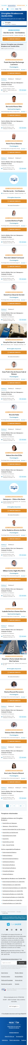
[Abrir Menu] (2, 9)
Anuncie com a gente (6, 984)
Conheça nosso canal (7, 930)
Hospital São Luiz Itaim (8, 842)
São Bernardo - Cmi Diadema (14, 33)
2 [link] (10, 806)
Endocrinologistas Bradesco (9, 852)
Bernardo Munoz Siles (14, 106)
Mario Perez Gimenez (14, 144)
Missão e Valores (19, 973)
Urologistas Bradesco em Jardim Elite (11, 903)
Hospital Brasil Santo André (9, 835)
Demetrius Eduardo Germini (14, 295)
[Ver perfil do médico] (14, 55)
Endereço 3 (18, 79)
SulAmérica (5, 1040)
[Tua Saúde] (14, 924)
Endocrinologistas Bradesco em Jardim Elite (13, 881)
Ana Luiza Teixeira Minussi (14, 773)
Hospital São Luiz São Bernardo (10, 832)
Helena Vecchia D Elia (14, 455)
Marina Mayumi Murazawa (14, 692)
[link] (23, 806)
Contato (17, 984)
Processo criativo (5, 976)
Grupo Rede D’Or (21, 1013)
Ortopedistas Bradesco (8, 871)
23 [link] (20, 806)
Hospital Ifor (5, 838)
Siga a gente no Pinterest (21, 930)
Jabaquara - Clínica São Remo (10, 826)
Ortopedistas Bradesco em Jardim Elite (12, 900)
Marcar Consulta (11, 911)
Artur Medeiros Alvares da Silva (14, 530)
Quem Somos (4, 973)
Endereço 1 (4, 79)
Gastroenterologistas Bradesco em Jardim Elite (14, 888)
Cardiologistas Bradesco (8, 861)
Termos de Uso (18, 980)
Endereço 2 (11, 79)
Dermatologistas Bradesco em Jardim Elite (13, 897)
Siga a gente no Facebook (16, 930)
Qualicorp (23, 1040)
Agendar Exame (21, 5)
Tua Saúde (4, 5)
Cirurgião (19, 911)
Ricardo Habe (14, 415)
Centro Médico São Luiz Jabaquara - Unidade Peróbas (12, 83)
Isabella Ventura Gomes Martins (14, 611)
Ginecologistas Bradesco (8, 865)
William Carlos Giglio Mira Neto (14, 571)
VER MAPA (23, 90)
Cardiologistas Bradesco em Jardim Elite (12, 891)
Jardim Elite (5, 913)
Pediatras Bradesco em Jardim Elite (11, 884)
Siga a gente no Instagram (11, 930)
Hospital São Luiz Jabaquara (7, 86)
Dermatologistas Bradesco (9, 868)
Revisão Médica (19, 976)
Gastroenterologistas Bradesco (10, 858)
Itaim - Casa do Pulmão (8, 845)
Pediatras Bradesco (7, 855)
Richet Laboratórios (15, 1040)
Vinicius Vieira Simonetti (14, 733)
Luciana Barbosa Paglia (14, 221)
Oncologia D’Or (19, 1036)
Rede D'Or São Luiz (9, 1036)
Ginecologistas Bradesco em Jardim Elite (12, 894)
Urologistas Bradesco (7, 874)
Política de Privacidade (7, 980)
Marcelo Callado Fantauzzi (14, 258)
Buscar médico (12, 5)
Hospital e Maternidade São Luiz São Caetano (13, 829)
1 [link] (7, 806)
